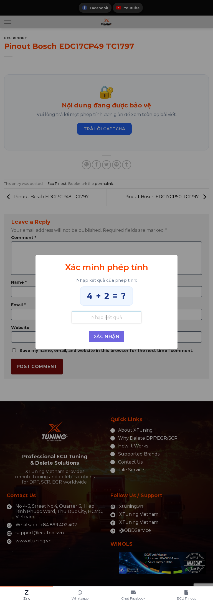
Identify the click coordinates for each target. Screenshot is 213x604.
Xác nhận (107, 336)
